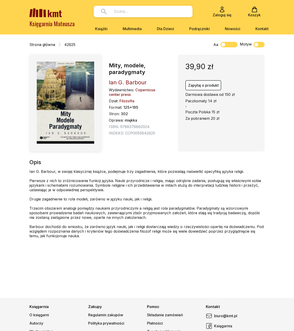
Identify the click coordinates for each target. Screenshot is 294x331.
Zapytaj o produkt (203, 85)
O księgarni (39, 315)
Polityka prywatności (106, 323)
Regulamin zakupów (105, 315)
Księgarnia (223, 326)
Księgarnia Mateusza (52, 23)
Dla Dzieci (165, 28)
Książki (101, 28)
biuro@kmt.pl (225, 316)
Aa (215, 44)
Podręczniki (199, 28)
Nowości (232, 28)
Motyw (246, 44)
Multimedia (132, 28)
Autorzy (36, 323)
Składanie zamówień (165, 315)
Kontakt (262, 28)
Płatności (155, 323)
